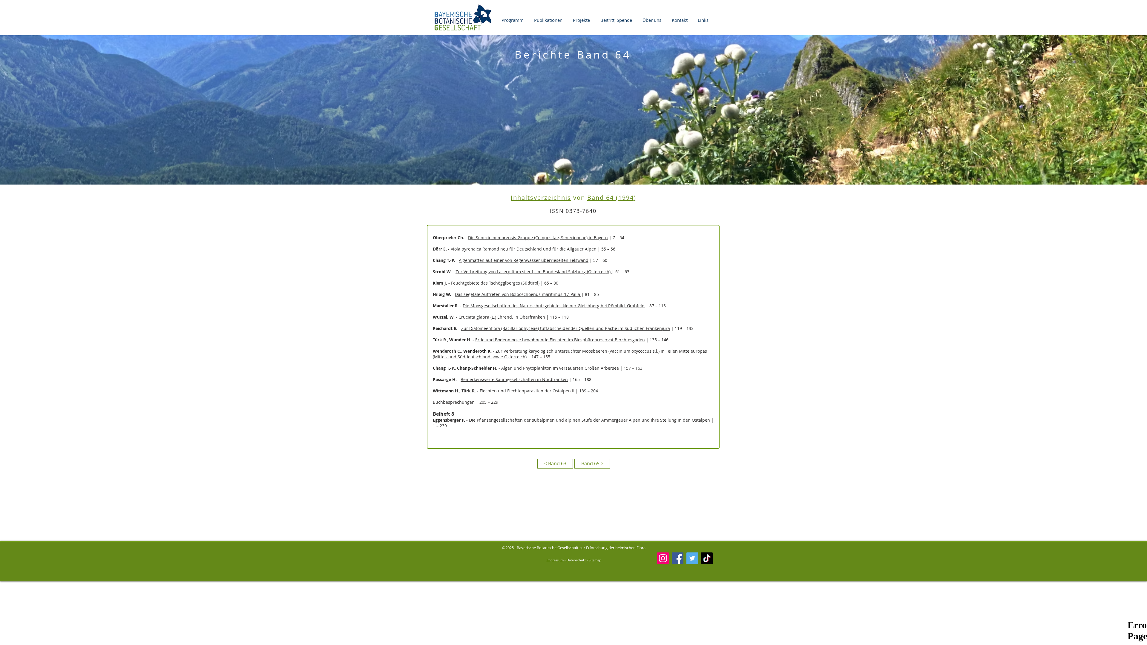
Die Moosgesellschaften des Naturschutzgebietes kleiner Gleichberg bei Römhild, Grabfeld (554, 305)
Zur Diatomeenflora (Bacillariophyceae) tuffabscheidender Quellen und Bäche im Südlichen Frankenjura (565, 328)
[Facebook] (677, 558)
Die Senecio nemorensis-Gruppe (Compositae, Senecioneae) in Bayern (538, 237)
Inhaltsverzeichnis (541, 198)
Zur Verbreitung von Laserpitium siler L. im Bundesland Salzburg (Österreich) (534, 271)
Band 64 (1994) (611, 198)
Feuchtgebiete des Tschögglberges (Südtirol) (495, 283)
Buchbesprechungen (454, 402)
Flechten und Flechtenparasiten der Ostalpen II (527, 391)
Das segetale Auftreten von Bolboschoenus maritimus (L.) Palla (518, 294)
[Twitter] (692, 558)
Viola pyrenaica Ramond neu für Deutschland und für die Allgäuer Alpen (523, 249)
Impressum (555, 560)
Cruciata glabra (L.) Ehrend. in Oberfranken (502, 317)
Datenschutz (576, 560)
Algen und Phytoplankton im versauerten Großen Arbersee (560, 368)
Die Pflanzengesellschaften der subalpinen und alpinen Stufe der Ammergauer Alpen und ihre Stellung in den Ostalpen (589, 420)
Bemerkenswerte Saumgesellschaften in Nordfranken (514, 379)
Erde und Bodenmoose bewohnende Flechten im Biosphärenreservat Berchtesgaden (560, 340)
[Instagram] (663, 558)
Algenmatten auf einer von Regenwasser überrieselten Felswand (523, 260)
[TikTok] (707, 558)
